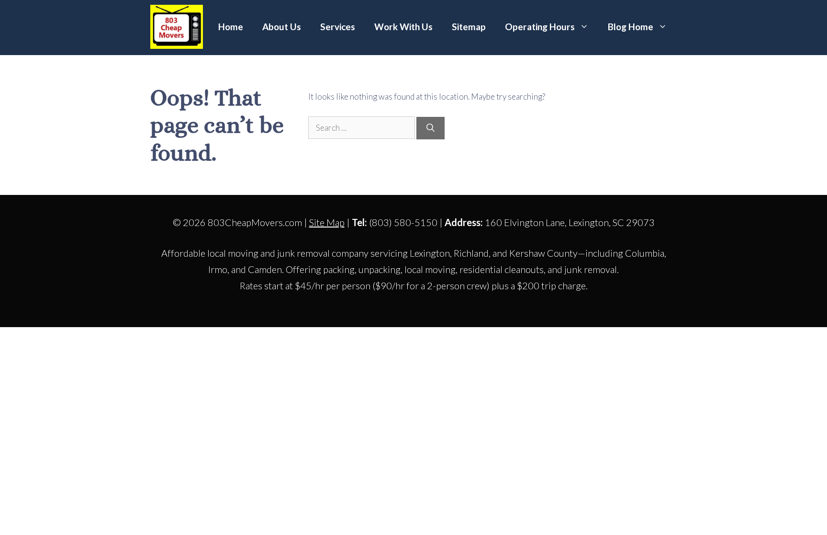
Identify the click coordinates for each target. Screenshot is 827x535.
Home (230, 26)
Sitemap (469, 26)
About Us (281, 26)
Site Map (327, 222)
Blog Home (630, 26)
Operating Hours (540, 26)
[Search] (430, 128)
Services (337, 26)
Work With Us (403, 26)
